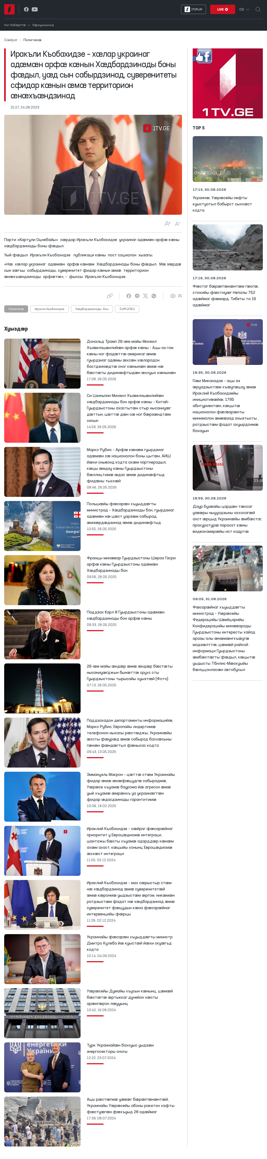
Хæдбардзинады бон (91, 309)
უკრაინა (127, 309)
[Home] (9, 9)
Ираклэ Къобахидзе (49, 309)
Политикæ (16, 309)
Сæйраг (11, 40)
